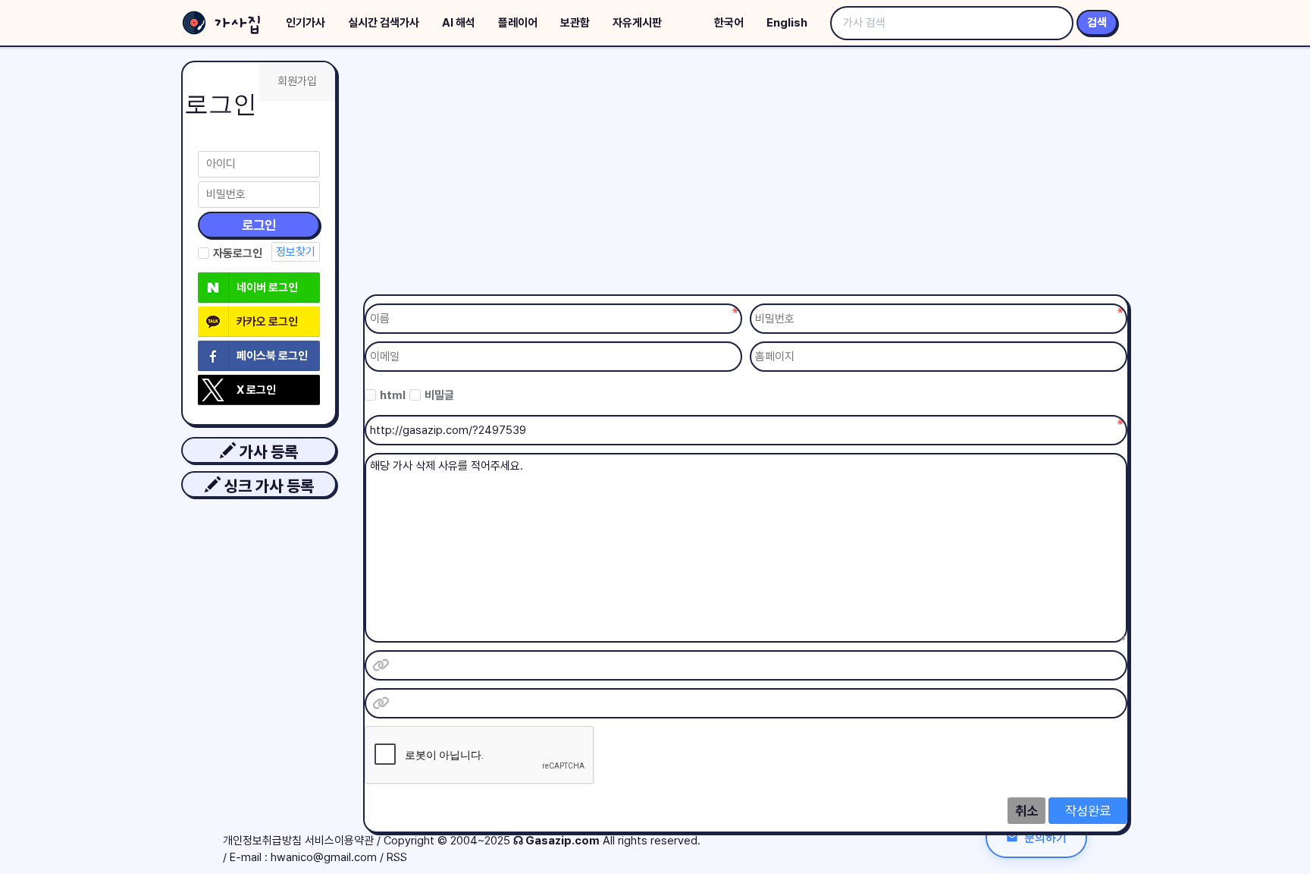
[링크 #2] (380, 703)
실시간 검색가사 (383, 23)
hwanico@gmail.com (324, 857)
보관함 (575, 23)
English (786, 23)
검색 (1097, 23)
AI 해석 (458, 23)
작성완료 (1088, 811)
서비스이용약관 (339, 840)
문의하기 (1045, 837)
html (393, 395)
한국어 (729, 23)
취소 (1026, 811)
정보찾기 (295, 252)
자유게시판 (637, 23)
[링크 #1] (380, 665)
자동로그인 (237, 253)
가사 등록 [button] (267, 451)
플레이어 (517, 23)
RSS (397, 857)
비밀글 (439, 395)
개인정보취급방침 (262, 840)
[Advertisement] (746, 174)
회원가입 (297, 81)
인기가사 (305, 23)
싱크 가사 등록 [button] (267, 485)
